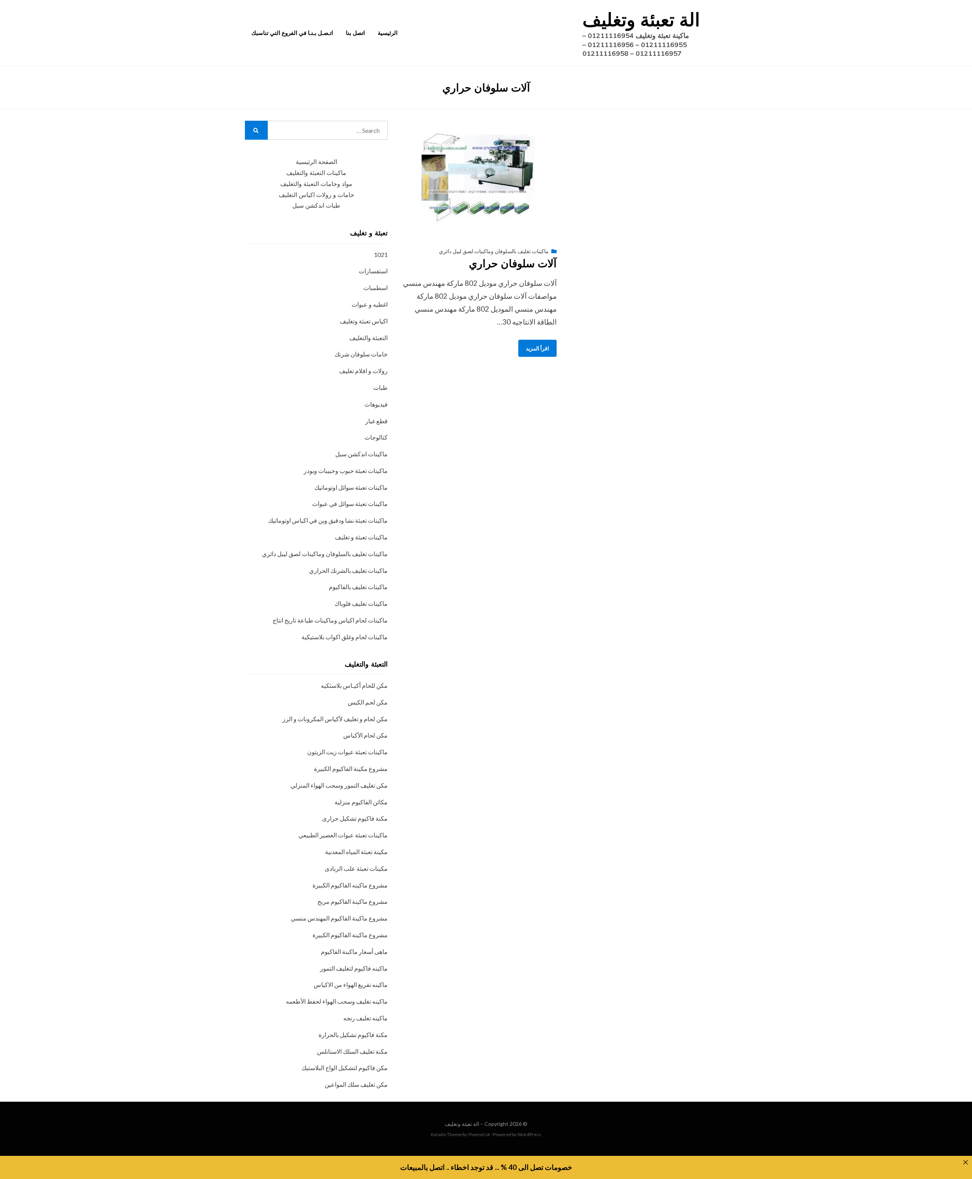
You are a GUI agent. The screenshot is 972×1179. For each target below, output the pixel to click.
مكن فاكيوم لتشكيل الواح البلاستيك (344, 1067)
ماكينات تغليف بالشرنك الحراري (348, 570)
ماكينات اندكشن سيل (361, 453)
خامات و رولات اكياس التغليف (316, 195)
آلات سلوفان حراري (513, 263)
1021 (381, 254)
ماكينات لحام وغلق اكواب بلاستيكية (344, 636)
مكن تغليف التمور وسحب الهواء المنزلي (339, 785)
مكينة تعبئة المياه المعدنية (356, 851)
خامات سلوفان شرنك (361, 354)
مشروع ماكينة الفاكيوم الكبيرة (350, 934)
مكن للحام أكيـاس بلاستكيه (354, 685)
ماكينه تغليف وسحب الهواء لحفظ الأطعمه (337, 1001)
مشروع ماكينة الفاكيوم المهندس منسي (339, 918)
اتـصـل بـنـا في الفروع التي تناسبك (292, 32)
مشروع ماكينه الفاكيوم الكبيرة (350, 885)
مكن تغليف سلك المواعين (356, 1084)
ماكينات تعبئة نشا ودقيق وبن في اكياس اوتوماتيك (328, 520)
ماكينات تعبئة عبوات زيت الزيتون (347, 751)
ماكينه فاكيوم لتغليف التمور (354, 968)
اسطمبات (375, 287)
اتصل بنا (355, 32)
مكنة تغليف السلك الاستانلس (352, 1051)
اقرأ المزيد (537, 348)
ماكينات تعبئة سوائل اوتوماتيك (351, 487)
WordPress (529, 1134)
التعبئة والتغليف (368, 337)
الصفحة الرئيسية (316, 162)
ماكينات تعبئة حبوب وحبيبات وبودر (346, 470)
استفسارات (373, 270)
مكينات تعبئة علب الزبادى (356, 868)
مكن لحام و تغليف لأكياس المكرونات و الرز (335, 718)
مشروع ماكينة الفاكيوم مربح (352, 901)
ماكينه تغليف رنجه (365, 1017)
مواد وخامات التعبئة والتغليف (316, 184)
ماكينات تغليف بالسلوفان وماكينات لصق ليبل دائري (494, 251)
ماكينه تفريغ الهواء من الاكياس (351, 984)
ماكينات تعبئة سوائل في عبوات (350, 503)
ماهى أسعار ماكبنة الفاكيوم (354, 951)
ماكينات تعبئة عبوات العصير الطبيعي (343, 835)
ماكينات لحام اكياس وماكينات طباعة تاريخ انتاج (330, 620)
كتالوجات (376, 437)
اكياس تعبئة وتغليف (364, 321)
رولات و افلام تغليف (363, 370)
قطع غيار (376, 420)
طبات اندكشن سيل (316, 205)
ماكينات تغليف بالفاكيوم (358, 586)
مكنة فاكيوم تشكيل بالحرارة (353, 1034)
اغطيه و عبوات (370, 304)
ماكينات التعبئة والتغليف (316, 173)
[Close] (965, 1162)
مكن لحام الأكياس (365, 735)
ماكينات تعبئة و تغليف (361, 537)
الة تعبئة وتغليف (641, 19)
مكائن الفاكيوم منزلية (361, 801)
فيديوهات (376, 404)
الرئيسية (388, 32)
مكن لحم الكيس (368, 702)
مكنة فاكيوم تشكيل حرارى (355, 818)
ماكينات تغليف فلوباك (361, 603)
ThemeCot (479, 1134)
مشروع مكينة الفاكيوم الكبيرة (351, 768)
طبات (380, 387)
